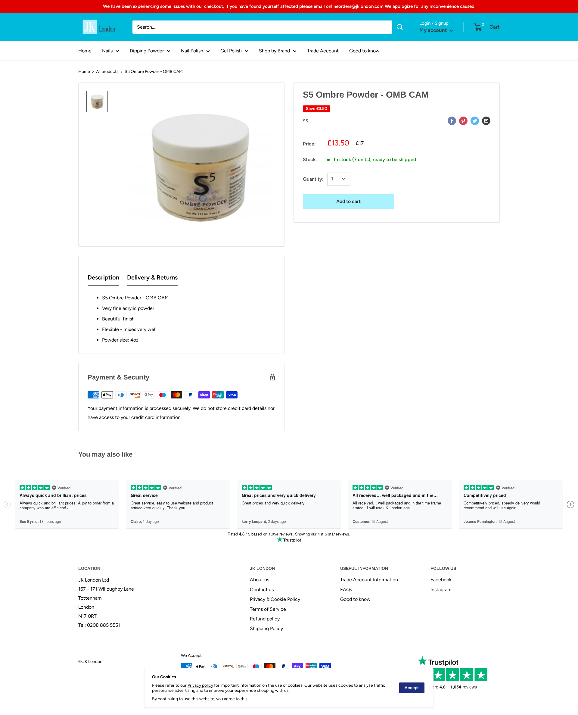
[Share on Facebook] (452, 120)
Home (85, 51)
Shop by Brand (274, 51)
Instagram (441, 589)
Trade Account (323, 51)
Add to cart (348, 201)
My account (433, 30)
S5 (305, 120)
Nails (107, 51)
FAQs (346, 589)
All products (107, 71)
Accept (412, 687)
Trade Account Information (369, 579)
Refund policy (265, 619)
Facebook (441, 579)
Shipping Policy (266, 628)
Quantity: (313, 179)
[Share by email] (486, 120)
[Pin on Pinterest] (463, 120)
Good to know (364, 51)
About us (259, 579)
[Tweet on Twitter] (475, 120)
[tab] (103, 279)
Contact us (262, 589)
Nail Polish (192, 51)
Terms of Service (268, 609)
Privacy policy (200, 685)
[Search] (399, 27)
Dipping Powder (147, 51)
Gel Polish (231, 51)
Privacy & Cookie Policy (275, 599)
